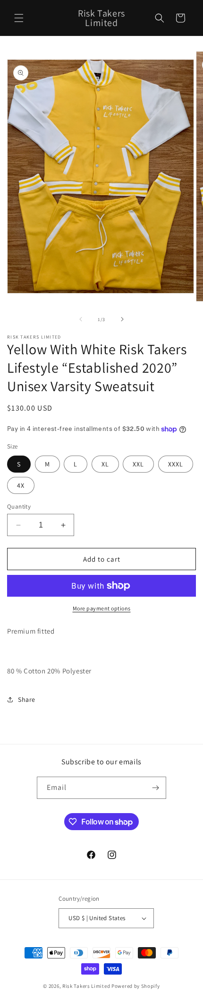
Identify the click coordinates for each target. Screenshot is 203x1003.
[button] (18, 18)
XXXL (175, 464)
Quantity (19, 506)
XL (105, 464)
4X (21, 485)
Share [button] (26, 699)
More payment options (102, 608)
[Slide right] (122, 319)
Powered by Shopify (135, 986)
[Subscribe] (155, 788)
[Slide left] (80, 319)
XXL (138, 464)
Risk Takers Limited (86, 986)
